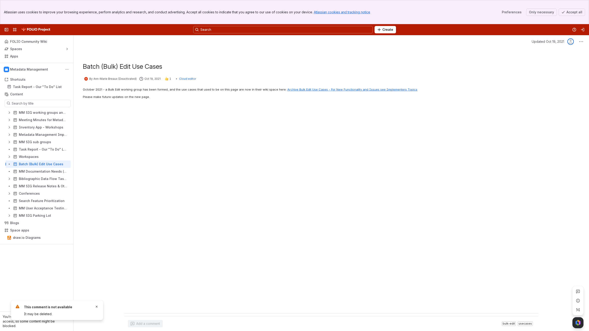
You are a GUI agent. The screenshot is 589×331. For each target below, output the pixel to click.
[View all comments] (578, 291)
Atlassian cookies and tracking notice (342, 12)
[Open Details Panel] (578, 300)
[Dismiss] (96, 306)
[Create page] (578, 310)
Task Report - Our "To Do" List (37, 87)
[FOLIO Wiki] (35, 29)
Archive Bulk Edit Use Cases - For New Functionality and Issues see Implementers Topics (352, 89)
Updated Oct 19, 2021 (548, 41)
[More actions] (67, 69)
